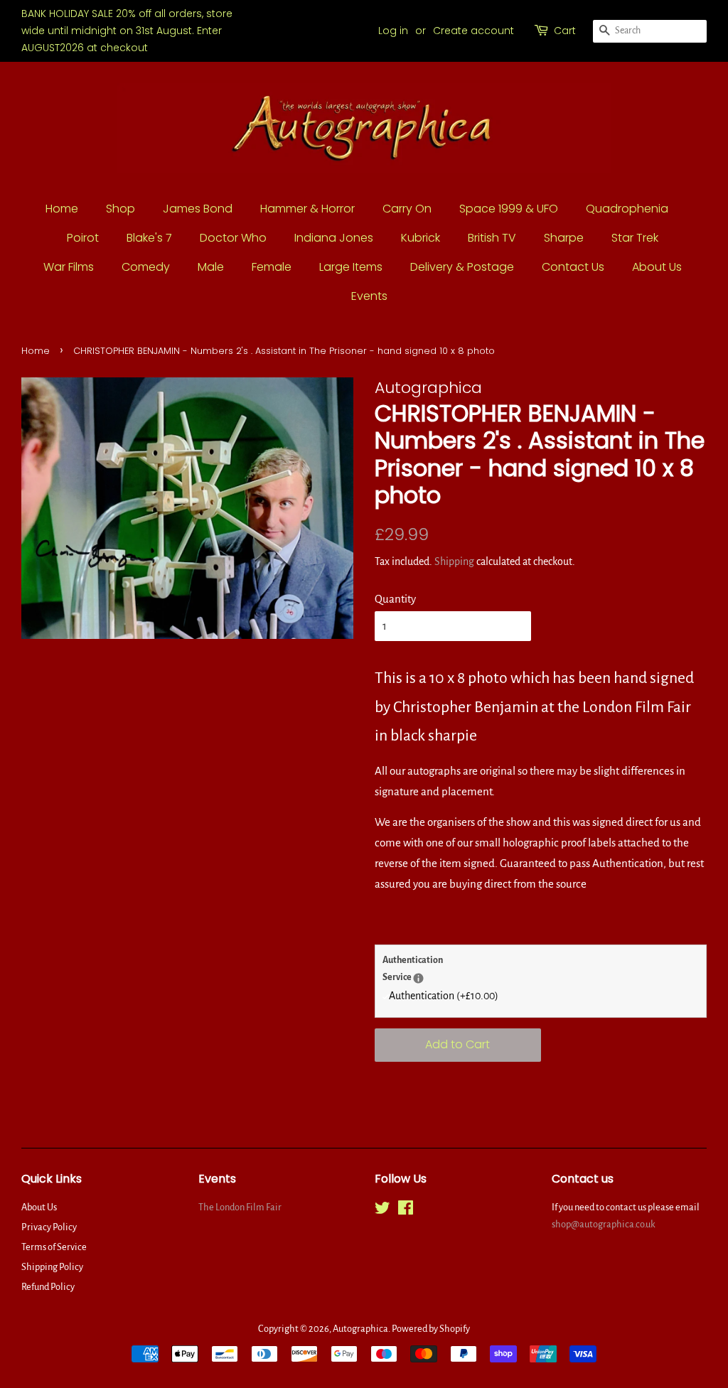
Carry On (407, 208)
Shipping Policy (52, 1266)
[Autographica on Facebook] (405, 1210)
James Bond (197, 208)
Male (211, 267)
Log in (393, 30)
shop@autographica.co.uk (603, 1224)
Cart (565, 30)
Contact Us (573, 267)
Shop (120, 208)
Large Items (350, 267)
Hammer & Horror (307, 208)
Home (62, 208)
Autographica (360, 1328)
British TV (492, 238)
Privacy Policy (49, 1227)
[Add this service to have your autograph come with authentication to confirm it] (418, 978)
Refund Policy (48, 1286)
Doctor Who (233, 238)
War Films (68, 267)
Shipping (454, 561)
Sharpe (564, 238)
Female (271, 267)
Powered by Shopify (431, 1328)
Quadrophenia (627, 208)
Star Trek (634, 238)
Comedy (146, 267)
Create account (473, 30)
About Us (657, 267)
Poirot (83, 238)
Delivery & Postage (462, 267)
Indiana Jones (333, 238)
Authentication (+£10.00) (443, 995)
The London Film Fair (240, 1207)
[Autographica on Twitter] (382, 1210)
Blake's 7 (149, 238)
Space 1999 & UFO (508, 208)
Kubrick (420, 238)
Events (369, 296)
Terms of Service (54, 1247)
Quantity (395, 599)
